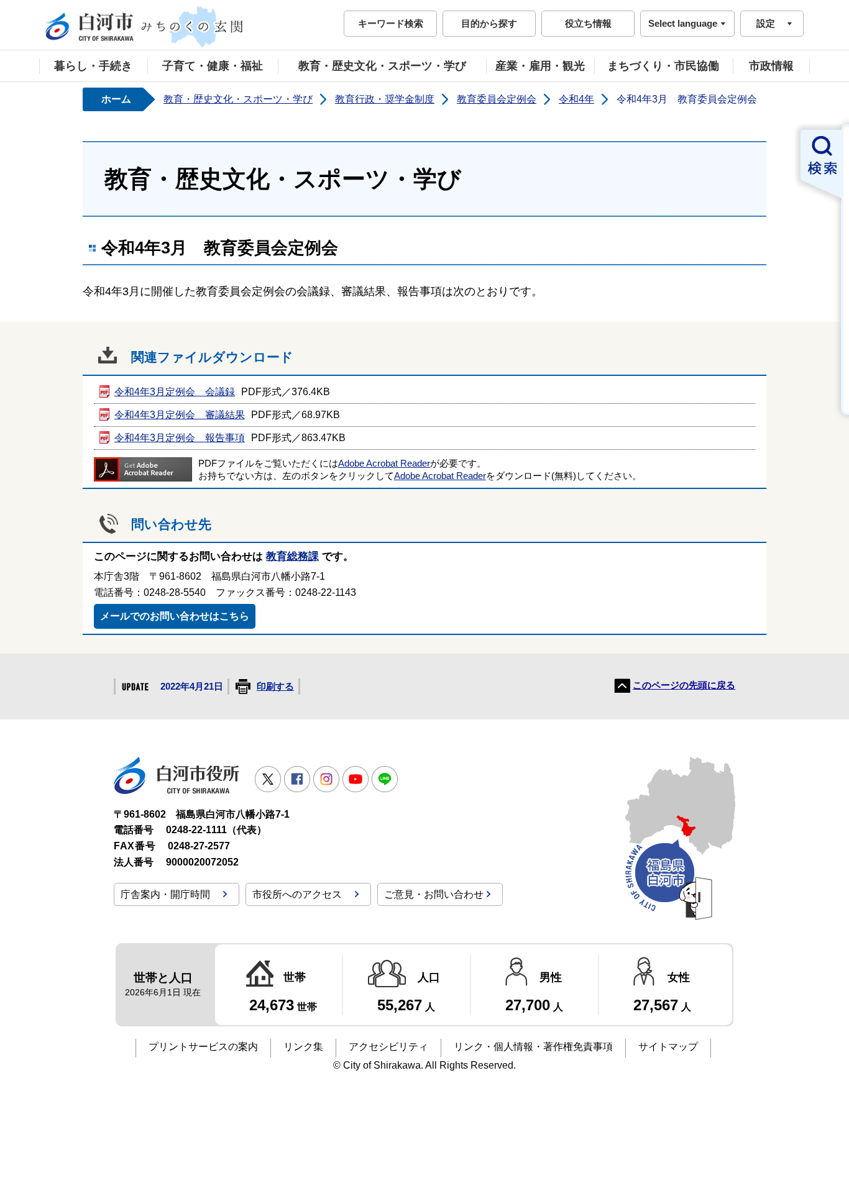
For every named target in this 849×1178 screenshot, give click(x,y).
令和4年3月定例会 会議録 (174, 391)
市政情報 (771, 66)
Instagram (326, 779)
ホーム (116, 99)
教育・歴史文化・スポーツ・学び (382, 66)
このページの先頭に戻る (684, 685)
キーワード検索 (390, 23)
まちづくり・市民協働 (663, 66)
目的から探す (489, 23)
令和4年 (576, 99)
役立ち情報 (588, 23)
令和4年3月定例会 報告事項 (179, 437)
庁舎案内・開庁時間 (165, 894)
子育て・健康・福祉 (212, 66)
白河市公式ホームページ (144, 26)
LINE (385, 779)
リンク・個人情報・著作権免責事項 (533, 1046)
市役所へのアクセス (297, 894)
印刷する (275, 687)
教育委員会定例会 (496, 99)
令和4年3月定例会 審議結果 (179, 414)
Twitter (268, 779)
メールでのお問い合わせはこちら (174, 616)
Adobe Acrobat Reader (384, 463)
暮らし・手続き (93, 66)
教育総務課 (292, 556)
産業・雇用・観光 (540, 66)
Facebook (297, 779)
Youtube (355, 779)
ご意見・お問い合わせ (434, 894)
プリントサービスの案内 (203, 1046)
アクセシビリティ (388, 1046)
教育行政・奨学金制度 (384, 99)
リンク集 (303, 1046)
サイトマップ (668, 1046)
